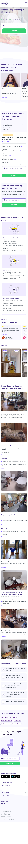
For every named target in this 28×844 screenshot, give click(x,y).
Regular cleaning (5, 794)
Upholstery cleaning (5, 723)
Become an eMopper (6, 791)
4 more (2, 455)
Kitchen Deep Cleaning (6, 806)
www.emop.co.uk (4, 809)
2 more (2, 606)
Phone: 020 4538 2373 (5, 814)
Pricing (3, 787)
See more (4, 97)
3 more (2, 537)
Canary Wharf (5, 841)
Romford (3, 833)
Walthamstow (5, 837)
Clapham (3, 831)
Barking (3, 823)
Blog (3, 791)
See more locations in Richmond (8, 843)
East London (4, 807)
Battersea (4, 839)
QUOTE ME (14, 30)
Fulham (3, 827)
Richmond (4, 829)
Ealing (3, 835)
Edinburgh (4, 784)
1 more (2, 468)
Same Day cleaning (16, 723)
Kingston (3, 825)
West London (4, 805)
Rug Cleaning (4, 808)
